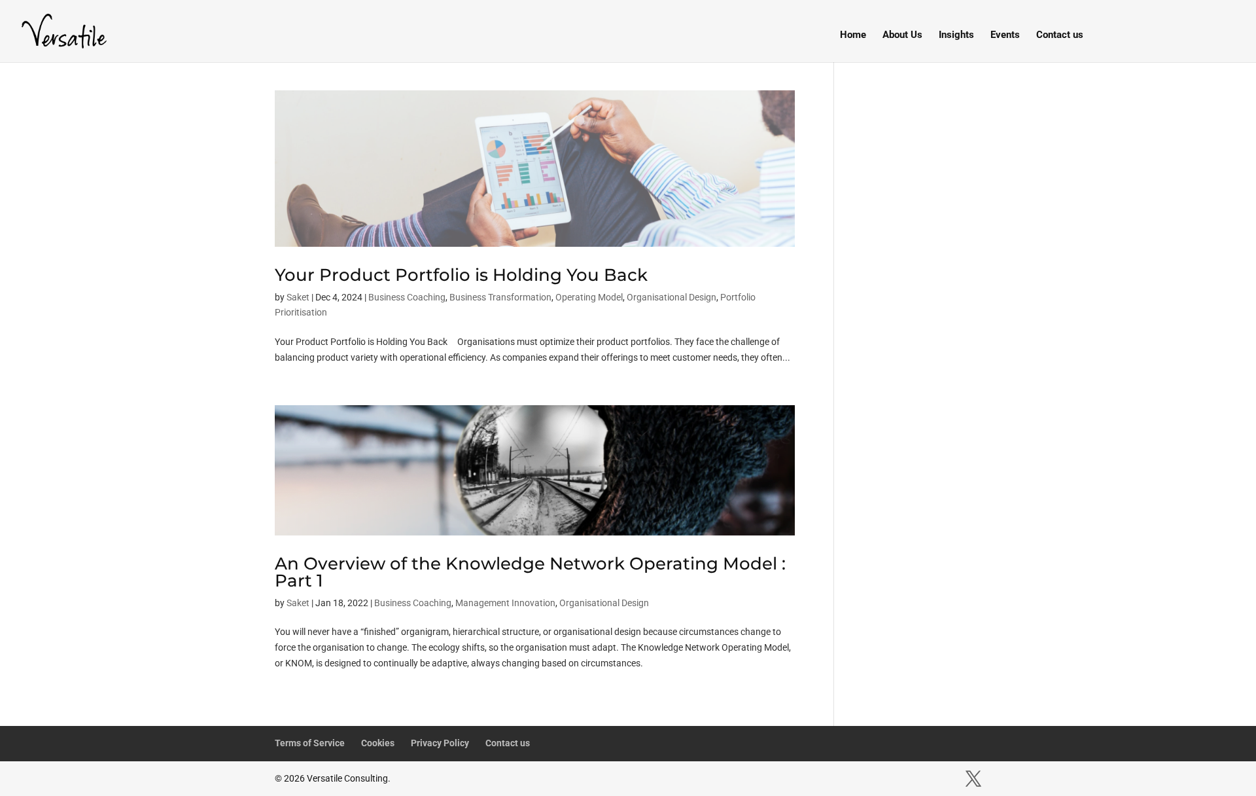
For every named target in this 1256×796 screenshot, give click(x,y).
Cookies (377, 743)
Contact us (1059, 35)
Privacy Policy (440, 743)
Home (853, 35)
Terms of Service (310, 743)
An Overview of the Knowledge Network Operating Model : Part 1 (530, 572)
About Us (902, 35)
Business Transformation (500, 297)
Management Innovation (505, 603)
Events (1005, 35)
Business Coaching (406, 297)
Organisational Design (671, 297)
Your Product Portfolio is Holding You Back (461, 274)
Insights (956, 35)
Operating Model (589, 297)
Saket (298, 297)
